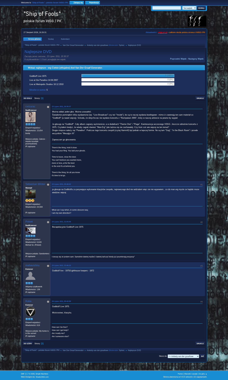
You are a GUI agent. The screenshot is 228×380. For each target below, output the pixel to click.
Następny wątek (195, 59)
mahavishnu (32, 265)
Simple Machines (42, 374)
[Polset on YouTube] (26, 251)
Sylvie (121, 45)
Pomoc (180, 374)
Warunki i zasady (190, 374)
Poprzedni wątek (178, 59)
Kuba (28, 301)
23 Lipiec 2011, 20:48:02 (61, 184)
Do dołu (28, 98)
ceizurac (30, 106)
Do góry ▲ (203, 374)
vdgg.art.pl (162, 32)
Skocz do (163, 356)
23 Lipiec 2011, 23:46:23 (61, 265)
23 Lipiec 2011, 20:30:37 (61, 106)
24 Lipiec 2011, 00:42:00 (61, 301)
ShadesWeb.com (42, 377)
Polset (29, 221)
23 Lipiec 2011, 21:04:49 (61, 222)
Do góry (28, 343)
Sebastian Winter (35, 184)
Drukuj (200, 98)
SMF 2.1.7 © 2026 (28, 374)
